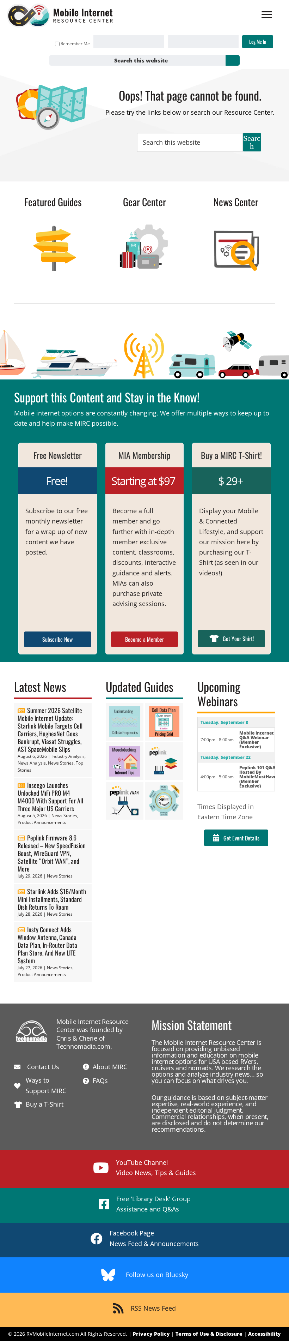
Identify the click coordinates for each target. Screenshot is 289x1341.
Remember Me (75, 44)
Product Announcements (42, 822)
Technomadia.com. (84, 1046)
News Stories (61, 763)
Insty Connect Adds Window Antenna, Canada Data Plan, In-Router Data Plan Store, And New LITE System (47, 945)
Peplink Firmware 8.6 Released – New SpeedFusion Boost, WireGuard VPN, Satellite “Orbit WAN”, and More (52, 853)
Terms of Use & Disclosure (209, 1333)
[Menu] (267, 15)
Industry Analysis (68, 756)
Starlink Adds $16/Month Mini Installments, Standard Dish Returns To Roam (52, 899)
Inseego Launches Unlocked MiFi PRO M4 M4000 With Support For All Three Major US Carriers (50, 796)
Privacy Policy (151, 1333)
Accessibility (264, 1333)
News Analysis (32, 763)
